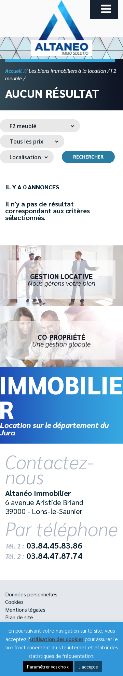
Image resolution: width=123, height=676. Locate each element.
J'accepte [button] (88, 667)
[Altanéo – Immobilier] (61, 54)
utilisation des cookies (56, 639)
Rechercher (88, 156)
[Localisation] (27, 156)
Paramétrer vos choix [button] (48, 667)
